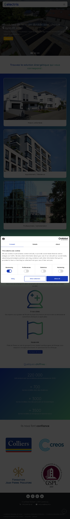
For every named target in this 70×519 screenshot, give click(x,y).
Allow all (57, 279)
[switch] (26, 271)
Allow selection (35, 279)
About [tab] (58, 244)
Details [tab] (35, 244)
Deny (13, 279)
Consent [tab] (12, 244)
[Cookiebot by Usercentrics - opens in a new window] (60, 239)
